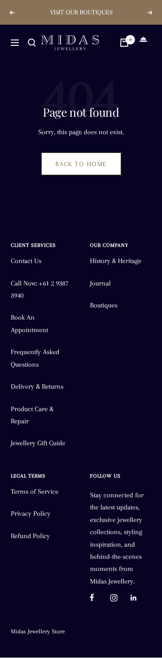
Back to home (81, 163)
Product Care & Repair (32, 415)
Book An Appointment (29, 323)
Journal (100, 283)
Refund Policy (30, 536)
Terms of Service (34, 491)
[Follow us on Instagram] (120, 598)
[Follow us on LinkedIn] (140, 598)
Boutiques (103, 305)
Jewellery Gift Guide (38, 443)
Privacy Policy (30, 513)
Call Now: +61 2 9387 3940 (39, 289)
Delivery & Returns (37, 386)
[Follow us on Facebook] (100, 598)
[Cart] (124, 43)
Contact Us (26, 261)
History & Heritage (115, 261)
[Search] (32, 43)
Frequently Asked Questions (35, 358)
